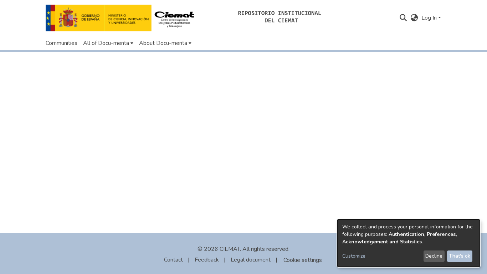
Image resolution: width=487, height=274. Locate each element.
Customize (353, 256)
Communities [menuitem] (61, 43)
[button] (122, 18)
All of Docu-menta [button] (106, 43)
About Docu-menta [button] (163, 43)
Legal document (251, 260)
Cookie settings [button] (302, 260)
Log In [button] (429, 18)
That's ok (459, 256)
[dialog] (408, 243)
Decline (433, 256)
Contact (173, 260)
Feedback (207, 260)
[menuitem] (108, 43)
